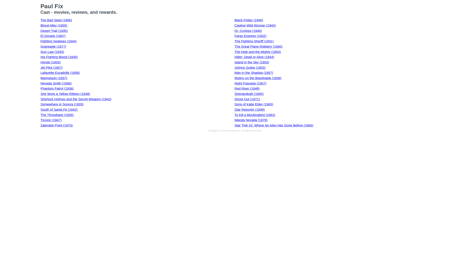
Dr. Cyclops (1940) (248, 31)
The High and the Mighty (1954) (257, 52)
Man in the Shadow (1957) (253, 73)
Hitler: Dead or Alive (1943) (254, 57)
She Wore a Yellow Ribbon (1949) (65, 94)
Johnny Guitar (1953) (249, 67)
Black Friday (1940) (248, 20)
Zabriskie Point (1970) (56, 125)
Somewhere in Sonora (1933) (62, 104)
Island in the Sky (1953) (251, 62)
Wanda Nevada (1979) (250, 120)
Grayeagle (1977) (53, 46)
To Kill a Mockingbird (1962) (254, 115)
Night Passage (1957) (250, 83)
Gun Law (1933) (52, 52)
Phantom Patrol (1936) (57, 88)
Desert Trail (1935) (54, 31)
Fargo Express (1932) (250, 36)
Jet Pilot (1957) (51, 67)
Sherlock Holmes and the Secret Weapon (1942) (75, 99)
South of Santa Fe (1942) (58, 109)
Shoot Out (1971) (247, 99)
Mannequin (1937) (53, 78)
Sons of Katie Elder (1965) (253, 104)
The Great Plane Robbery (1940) (258, 46)
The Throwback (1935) (57, 115)
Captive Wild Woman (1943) (255, 25)
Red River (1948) (247, 88)
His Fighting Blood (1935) (59, 57)
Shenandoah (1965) (249, 94)
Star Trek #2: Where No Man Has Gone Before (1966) (273, 125)
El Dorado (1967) (53, 36)
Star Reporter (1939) (249, 109)
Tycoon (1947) (51, 120)
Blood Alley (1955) (53, 25)
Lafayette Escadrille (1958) (60, 73)
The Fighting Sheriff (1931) (254, 41)
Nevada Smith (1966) (56, 83)
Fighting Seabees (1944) (58, 41)
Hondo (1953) (50, 62)
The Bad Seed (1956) (56, 20)
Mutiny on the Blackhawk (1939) (257, 78)
